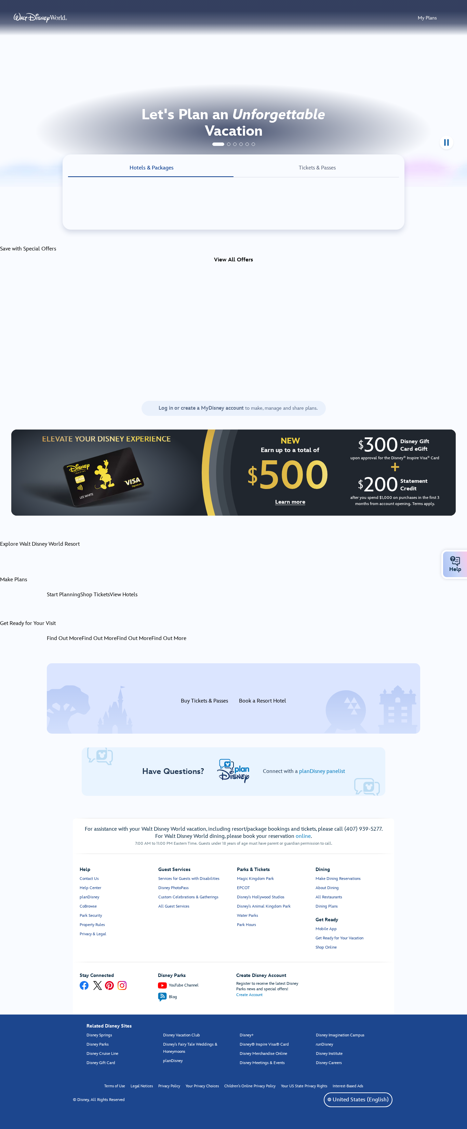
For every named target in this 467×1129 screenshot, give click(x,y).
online (303, 836)
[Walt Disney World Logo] (40, 17)
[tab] (218, 144)
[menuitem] (455, 561)
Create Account (249, 994)
